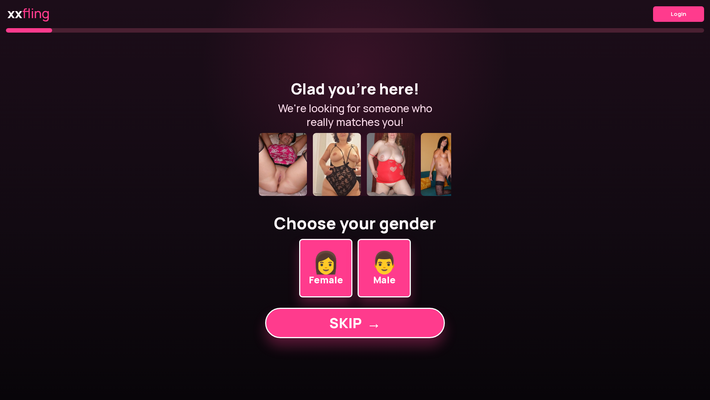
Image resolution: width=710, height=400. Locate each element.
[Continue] (355, 164)
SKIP (355, 322)
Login (678, 14)
